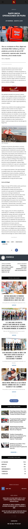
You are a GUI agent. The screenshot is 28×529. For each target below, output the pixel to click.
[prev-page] (12, 396)
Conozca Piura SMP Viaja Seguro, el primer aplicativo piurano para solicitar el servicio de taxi (7, 269)
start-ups (4, 244)
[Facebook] (16, 250)
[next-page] (15, 396)
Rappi (12, 241)
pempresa (10, 20)
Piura (8, 241)
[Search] (26, 2)
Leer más (14, 305)
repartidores (19, 241)
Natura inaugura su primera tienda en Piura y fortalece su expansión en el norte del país (14, 298)
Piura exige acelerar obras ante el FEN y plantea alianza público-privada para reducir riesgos (18, 413)
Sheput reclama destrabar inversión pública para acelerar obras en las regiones (18, 428)
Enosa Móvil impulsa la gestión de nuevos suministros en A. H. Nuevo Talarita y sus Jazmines (14, 385)
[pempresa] (3, 258)
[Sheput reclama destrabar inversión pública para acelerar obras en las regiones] (5, 428)
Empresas (14, 9)
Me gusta (24, 488)
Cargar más (13, 452)
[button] (2, 2)
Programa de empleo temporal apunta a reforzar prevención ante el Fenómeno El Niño (18, 420)
